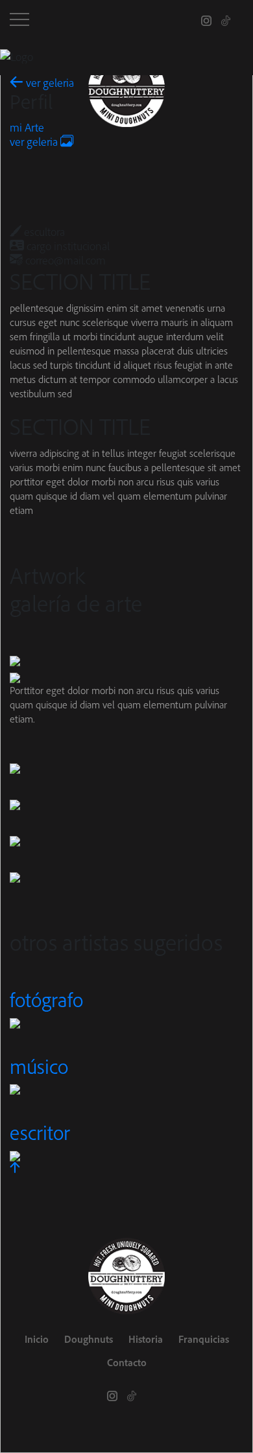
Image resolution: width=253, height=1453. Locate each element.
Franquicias (203, 1338)
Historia (145, 1338)
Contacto (127, 1362)
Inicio (37, 1338)
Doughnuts (88, 1338)
